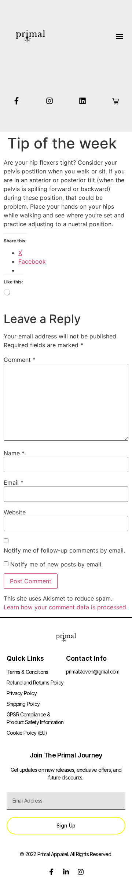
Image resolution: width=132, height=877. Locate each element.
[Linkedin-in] (66, 872)
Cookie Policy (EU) (27, 733)
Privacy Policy (22, 693)
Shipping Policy (23, 704)
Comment (20, 360)
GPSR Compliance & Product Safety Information (35, 718)
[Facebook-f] (16, 100)
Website (15, 512)
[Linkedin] (82, 100)
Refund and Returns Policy (35, 682)
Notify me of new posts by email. (56, 564)
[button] (119, 36)
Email (13, 482)
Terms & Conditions (27, 672)
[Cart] (115, 101)
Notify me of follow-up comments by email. (64, 550)
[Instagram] (49, 100)
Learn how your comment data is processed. (66, 607)
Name (14, 453)
